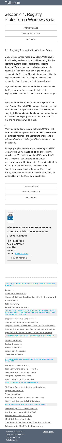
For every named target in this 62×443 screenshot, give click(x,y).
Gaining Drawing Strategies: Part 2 (21, 372)
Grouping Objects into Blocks (19, 376)
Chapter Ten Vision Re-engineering (21, 322)
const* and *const (13, 341)
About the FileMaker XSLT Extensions (22, 401)
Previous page (31, 28)
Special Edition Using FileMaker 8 (21, 382)
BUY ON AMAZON (19, 258)
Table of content (31, 34)
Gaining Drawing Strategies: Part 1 (21, 369)
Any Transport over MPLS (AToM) (20, 412)
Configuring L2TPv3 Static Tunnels (21, 409)
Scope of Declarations (15, 294)
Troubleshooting (12, 394)
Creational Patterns (14, 354)
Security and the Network (17, 307)
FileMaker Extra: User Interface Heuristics (25, 387)
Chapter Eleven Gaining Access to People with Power (30, 326)
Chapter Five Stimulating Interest (20, 319)
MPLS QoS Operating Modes (18, 419)
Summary (9, 290)
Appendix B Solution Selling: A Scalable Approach (28, 333)
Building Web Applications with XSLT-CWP (24, 398)
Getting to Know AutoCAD (17, 365)
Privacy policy (48, 432)
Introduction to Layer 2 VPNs (18, 416)
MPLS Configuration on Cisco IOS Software (26, 404)
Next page (31, 39)
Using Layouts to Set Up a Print (20, 379)
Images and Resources (16, 351)
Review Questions (13, 344)
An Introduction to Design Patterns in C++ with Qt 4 (30, 336)
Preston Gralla (21, 253)
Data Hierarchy (12, 304)
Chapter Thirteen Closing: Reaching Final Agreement (30, 329)
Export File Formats (14, 391)
